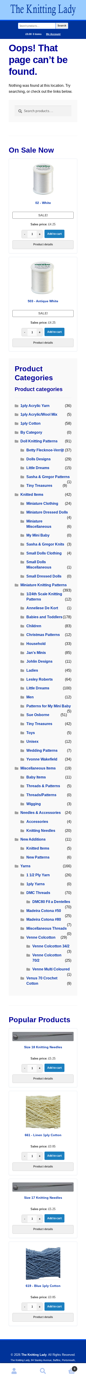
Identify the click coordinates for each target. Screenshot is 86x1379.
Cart (66, 1367)
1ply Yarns (35, 884)
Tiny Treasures (39, 486)
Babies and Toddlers (44, 617)
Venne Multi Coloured (51, 969)
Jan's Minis (36, 653)
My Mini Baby (38, 535)
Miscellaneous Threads (46, 928)
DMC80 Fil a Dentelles (51, 902)
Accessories (37, 822)
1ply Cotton (30, 423)
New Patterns (38, 857)
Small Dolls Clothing (44, 553)
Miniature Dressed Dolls (47, 512)
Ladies (32, 670)
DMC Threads (38, 893)
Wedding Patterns (42, 750)
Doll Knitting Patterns (39, 441)
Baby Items (36, 777)
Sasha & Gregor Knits (45, 544)
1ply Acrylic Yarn (35, 406)
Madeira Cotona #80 (43, 919)
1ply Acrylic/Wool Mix (38, 414)
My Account (53, 34)
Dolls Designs (38, 459)
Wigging (33, 804)
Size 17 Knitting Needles (43, 1197)
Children (33, 626)
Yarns (25, 866)
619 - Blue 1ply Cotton (43, 1286)
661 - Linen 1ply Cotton (43, 1135)
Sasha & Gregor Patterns (48, 477)
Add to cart (54, 233)
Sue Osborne (37, 715)
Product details (43, 244)
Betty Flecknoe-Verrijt (45, 450)
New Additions (33, 839)
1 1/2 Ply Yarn (38, 875)
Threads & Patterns (43, 786)
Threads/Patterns (41, 795)
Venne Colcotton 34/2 (50, 946)
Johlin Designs (39, 661)
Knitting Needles (40, 831)
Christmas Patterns (43, 635)
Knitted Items (31, 494)
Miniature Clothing (42, 503)
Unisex (32, 741)
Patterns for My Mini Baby (48, 706)
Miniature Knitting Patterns (43, 585)
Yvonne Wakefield (41, 759)
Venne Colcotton (40, 937)
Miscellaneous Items (38, 768)
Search (62, 25)
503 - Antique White (43, 301)
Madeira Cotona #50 (43, 911)
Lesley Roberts (39, 679)
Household (36, 644)
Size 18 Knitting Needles (43, 1047)
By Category (31, 432)
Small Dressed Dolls (43, 576)
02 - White (43, 203)
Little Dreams (37, 468)
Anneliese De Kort (42, 608)
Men (30, 697)
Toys (30, 733)
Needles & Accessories (40, 813)
